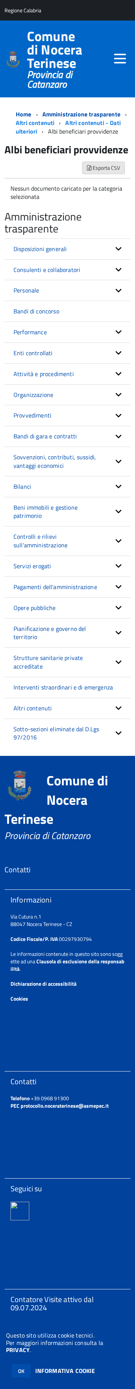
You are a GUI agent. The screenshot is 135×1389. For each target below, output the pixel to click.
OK (21, 1371)
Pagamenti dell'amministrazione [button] (55, 586)
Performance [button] (30, 332)
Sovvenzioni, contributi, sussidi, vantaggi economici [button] (55, 461)
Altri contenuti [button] (33, 708)
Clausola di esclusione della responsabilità (67, 965)
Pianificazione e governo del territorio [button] (50, 633)
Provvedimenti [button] (32, 415)
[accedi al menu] (120, 59)
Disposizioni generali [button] (40, 248)
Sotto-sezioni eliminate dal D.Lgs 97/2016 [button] (56, 733)
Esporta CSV (106, 168)
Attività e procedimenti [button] (44, 373)
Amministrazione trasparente (81, 114)
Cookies (19, 998)
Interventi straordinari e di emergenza (63, 687)
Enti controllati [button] (33, 352)
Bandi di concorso (36, 311)
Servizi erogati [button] (32, 565)
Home (24, 114)
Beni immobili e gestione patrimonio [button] (46, 511)
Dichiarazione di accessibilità (43, 984)
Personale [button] (26, 290)
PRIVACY (18, 1349)
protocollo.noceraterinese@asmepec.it (65, 1106)
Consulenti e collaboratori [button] (47, 269)
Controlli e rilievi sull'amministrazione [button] (41, 541)
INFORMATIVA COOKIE (65, 1370)
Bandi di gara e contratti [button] (45, 436)
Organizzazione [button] (33, 394)
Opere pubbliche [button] (35, 607)
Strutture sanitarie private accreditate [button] (48, 662)
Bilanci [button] (22, 486)
